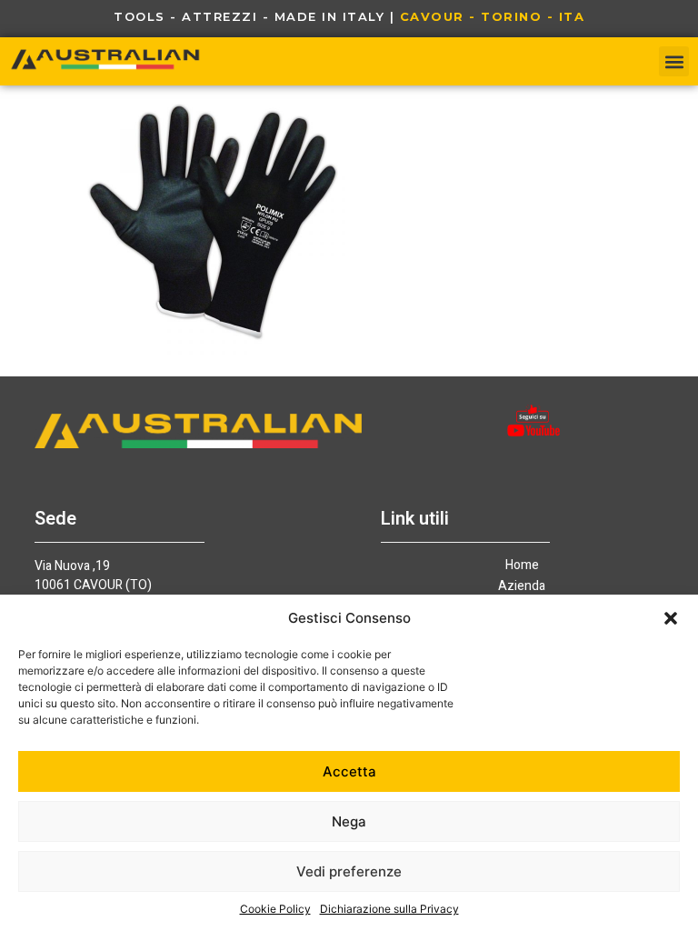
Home (522, 565)
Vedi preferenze (349, 871)
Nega (349, 821)
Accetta (349, 771)
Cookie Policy (275, 909)
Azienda (521, 586)
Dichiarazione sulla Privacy (389, 909)
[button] (671, 618)
